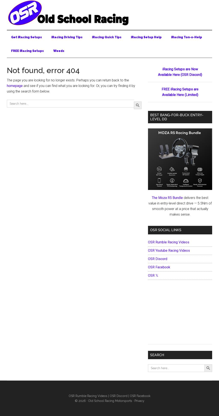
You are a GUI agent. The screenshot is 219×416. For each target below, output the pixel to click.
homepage (15, 86)
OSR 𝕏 (153, 275)
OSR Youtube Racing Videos (169, 250)
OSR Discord (157, 259)
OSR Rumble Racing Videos (168, 242)
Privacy (139, 401)
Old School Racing (109, 13)
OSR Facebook (159, 267)
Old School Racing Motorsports (110, 401)
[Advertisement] (180, 313)
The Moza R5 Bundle (167, 198)
